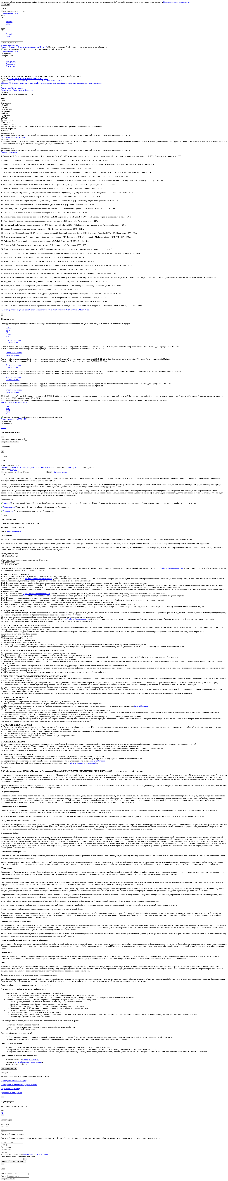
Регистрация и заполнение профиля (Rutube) (19, 1085)
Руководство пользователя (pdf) (13, 1081)
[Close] (2, 314)
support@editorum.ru (30, 1060)
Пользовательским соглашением (176, 2)
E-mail (3, 1145)
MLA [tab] (8, 330)
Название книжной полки (12, 439)
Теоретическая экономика (28, 47)
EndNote (10, 402)
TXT (8, 413)
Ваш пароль (6, 1147)
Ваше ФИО (5, 1124)
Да (2, 1113)
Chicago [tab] (9, 334)
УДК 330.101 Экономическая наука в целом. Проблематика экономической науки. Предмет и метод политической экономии (51, 83)
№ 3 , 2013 (44, 79)
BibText (4, 402)
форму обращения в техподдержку (28, 1062)
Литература (10, 66)
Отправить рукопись (9, 13)
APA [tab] (8, 332)
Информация (11, 62)
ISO (7, 406)
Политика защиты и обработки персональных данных (33, 467)
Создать (13, 470)
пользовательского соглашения (35, 1155)
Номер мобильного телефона (12, 1134)
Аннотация (10, 64)
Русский (9, 22)
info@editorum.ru (14, 531)
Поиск (3, 9)
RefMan (18, 402)
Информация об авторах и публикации (17, 90)
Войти (49, 472)
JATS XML (22, 419)
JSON (8, 411)
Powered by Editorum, (74, 467)
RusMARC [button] (25, 402)
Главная (4, 47)
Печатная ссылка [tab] (12, 343)
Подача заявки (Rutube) (10, 1089)
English (8, 24)
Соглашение (6, 467)
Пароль (4, 1176)
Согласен (5, 4)
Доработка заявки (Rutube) (11, 1093)
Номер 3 (43, 47)
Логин (3, 1174)
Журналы (12, 47)
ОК (25, 1159)
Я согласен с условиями (13, 1155)
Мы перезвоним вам (9, 1068)
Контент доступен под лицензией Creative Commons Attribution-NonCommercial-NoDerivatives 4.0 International (45, 310)
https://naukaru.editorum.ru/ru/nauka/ (169, 568)
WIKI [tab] (8, 336)
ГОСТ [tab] (8, 328)
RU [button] (2, 18)
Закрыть (5, 442)
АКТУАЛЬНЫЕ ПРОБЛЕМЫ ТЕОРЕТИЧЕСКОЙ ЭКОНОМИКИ (36, 81)
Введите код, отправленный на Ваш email (18, 1157)
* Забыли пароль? (59, 472)
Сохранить (14, 442)
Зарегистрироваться (17, 1161)
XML (8, 409)
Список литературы (9, 152)
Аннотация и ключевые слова (13, 137)
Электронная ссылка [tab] (14, 340)
